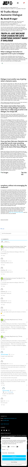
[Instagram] (9, 430)
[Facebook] (4, 430)
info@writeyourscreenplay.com (10, 418)
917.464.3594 (6, 420)
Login (3, 228)
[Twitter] (2, 430)
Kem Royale (10, 392)
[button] (18, 3)
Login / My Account (5, 423)
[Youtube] (6, 430)
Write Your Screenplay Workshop (16, 212)
